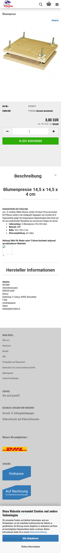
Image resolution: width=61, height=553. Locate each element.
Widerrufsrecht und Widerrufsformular (20, 419)
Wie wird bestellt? (11, 395)
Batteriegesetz (7, 373)
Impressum (6, 345)
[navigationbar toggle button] (57, 4)
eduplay (55, 20)
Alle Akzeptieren (30, 538)
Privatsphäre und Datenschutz (13, 361)
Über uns (5, 340)
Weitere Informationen (30, 546)
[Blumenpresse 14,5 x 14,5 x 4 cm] (30, 50)
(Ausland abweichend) (44, 110)
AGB (4, 356)
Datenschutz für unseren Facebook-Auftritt (18, 367)
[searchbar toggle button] (41, 4)
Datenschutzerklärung (38, 532)
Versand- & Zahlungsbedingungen (18, 413)
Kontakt (5, 351)
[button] (7, 131)
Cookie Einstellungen (10, 378)
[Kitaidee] (6, 4)
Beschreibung (27, 176)
